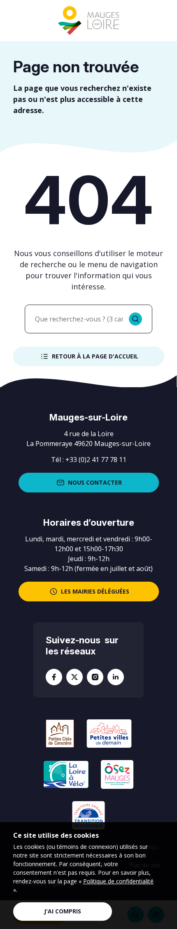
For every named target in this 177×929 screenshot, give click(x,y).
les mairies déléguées (95, 591)
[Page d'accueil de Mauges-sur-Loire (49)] (88, 20)
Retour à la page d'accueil (95, 356)
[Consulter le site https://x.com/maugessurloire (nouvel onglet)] (74, 677)
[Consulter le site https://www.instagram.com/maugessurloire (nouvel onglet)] (95, 677)
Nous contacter (95, 482)
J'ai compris (62, 911)
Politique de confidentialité (118, 881)
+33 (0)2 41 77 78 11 (95, 459)
